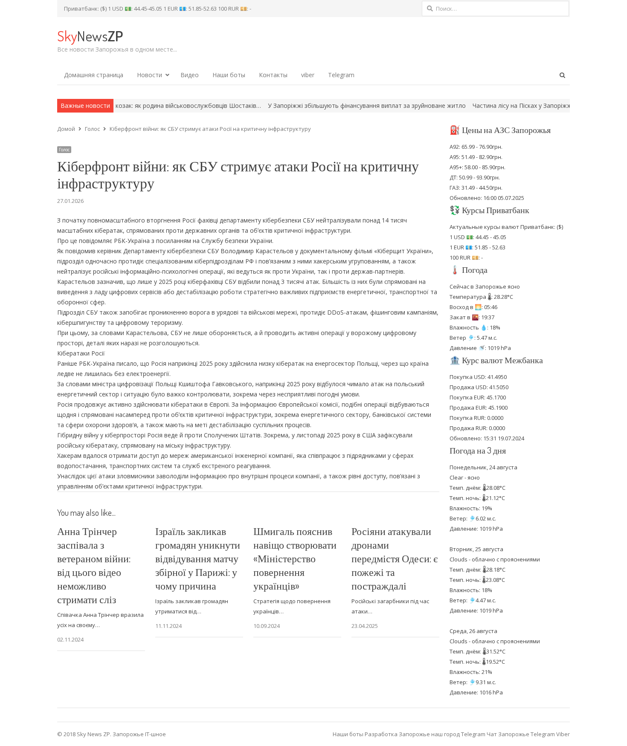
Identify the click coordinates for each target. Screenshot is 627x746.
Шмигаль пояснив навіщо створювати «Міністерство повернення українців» (295, 558)
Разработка (382, 734)
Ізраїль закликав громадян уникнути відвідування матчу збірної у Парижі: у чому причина (197, 558)
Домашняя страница (93, 75)
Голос (64, 150)
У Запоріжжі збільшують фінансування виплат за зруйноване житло (338, 105)
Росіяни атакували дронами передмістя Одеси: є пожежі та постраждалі (394, 558)
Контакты (273, 75)
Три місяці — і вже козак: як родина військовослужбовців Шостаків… (132, 105)
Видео (189, 75)
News (90, 35)
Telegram (341, 75)
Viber (563, 734)
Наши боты (228, 75)
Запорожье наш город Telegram (442, 734)
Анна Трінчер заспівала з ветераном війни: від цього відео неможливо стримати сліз (94, 565)
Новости (149, 75)
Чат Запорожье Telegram (521, 734)
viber (307, 75)
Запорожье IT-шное (139, 734)
